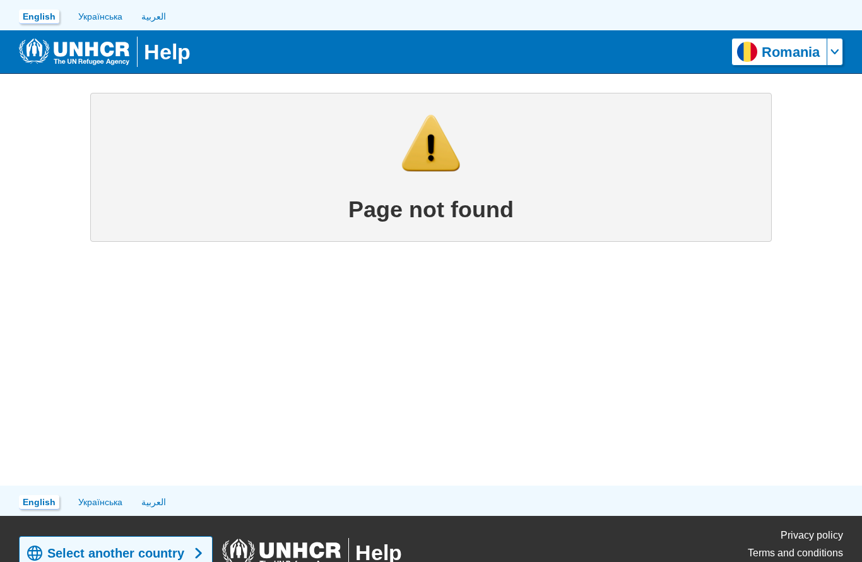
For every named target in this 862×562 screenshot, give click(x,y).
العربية (153, 16)
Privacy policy (812, 535)
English (39, 16)
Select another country (115, 553)
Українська (100, 16)
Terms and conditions (795, 552)
